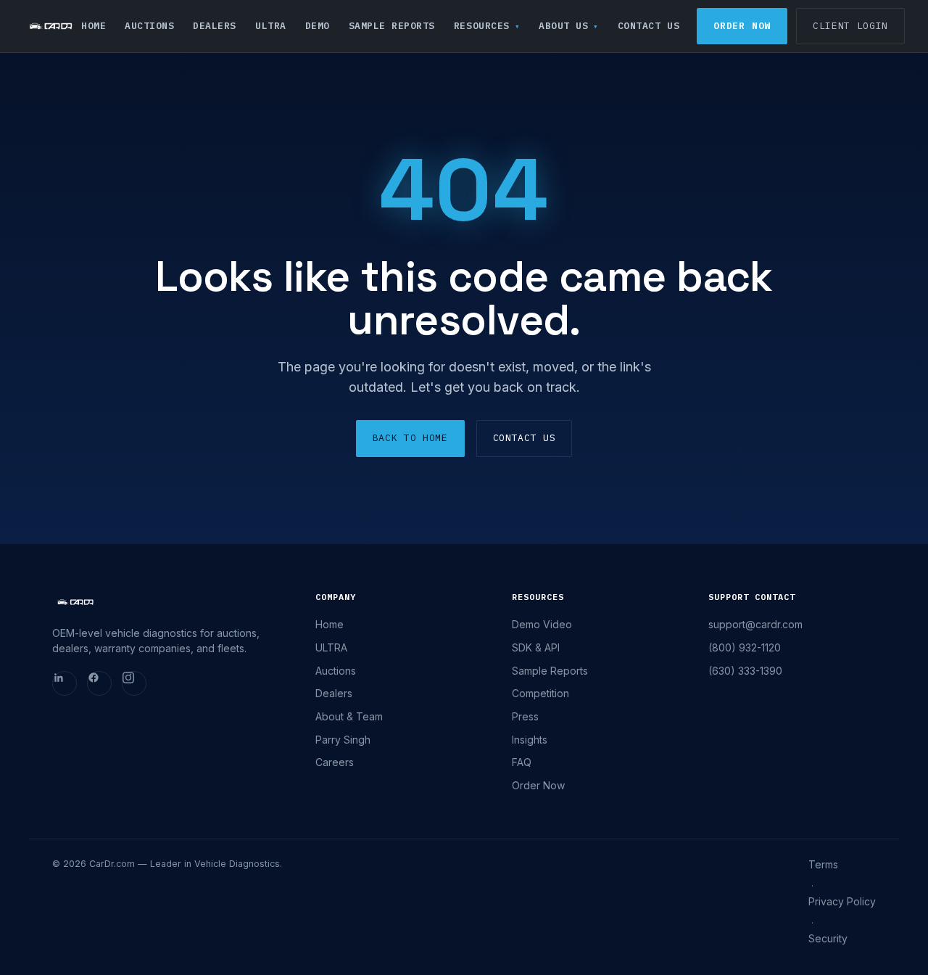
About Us (563, 26)
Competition (540, 693)
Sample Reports (392, 26)
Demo (317, 26)
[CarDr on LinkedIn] (64, 683)
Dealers (214, 26)
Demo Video (542, 624)
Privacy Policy (842, 901)
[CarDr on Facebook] (99, 683)
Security (828, 938)
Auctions (149, 26)
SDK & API (536, 647)
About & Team (349, 716)
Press (525, 716)
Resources (482, 26)
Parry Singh (342, 739)
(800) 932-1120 (744, 647)
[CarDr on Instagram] (134, 683)
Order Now (742, 26)
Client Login (850, 26)
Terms (823, 864)
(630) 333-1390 (745, 671)
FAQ (521, 762)
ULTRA (270, 26)
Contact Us (648, 26)
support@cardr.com (755, 624)
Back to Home (410, 438)
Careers (334, 762)
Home (93, 26)
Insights (529, 739)
